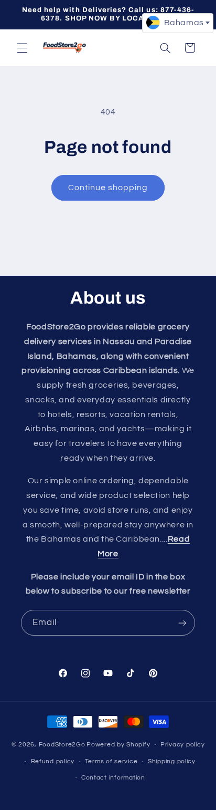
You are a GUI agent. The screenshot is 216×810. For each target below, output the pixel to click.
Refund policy (53, 761)
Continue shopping (108, 187)
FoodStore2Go (62, 744)
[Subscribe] (182, 623)
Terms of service (111, 761)
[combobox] (177, 23)
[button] (22, 48)
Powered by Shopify (118, 744)
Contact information (113, 778)
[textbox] (177, 22)
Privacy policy (182, 744)
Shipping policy (172, 761)
